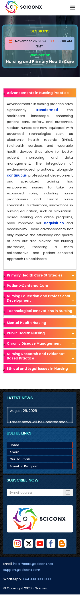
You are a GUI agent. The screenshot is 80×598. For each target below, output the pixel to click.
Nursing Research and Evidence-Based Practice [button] (36, 356)
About (15, 452)
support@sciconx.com (21, 569)
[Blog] (62, 543)
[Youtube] (39, 543)
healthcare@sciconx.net (33, 563)
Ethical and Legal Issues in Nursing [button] (37, 368)
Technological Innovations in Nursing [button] (39, 310)
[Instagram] (17, 543)
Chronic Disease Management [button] (34, 343)
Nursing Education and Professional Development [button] (38, 298)
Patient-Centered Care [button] (27, 285)
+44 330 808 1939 (36, 579)
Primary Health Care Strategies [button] (34, 275)
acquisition (54, 223)
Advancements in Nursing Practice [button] (38, 92)
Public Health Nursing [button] (26, 333)
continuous (17, 175)
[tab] (39, 93)
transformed (46, 109)
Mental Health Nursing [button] (26, 322)
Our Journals (20, 459)
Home (14, 445)
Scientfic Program (24, 466)
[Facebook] (51, 543)
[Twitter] (28, 543)
